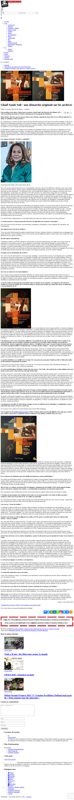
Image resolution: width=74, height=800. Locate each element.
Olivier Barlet (8, 650)
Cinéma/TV (11, 25)
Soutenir (6, 65)
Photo (9, 36)
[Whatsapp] (57, 612)
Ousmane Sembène (13, 752)
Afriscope (7, 56)
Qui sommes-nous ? (10, 762)
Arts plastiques (12, 35)
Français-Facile (8, 59)
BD (9, 39)
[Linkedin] (54, 612)
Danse (10, 33)
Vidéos (10, 49)
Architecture (11, 38)
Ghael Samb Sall (13, 751)
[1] (47, 191)
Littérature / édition (13, 28)
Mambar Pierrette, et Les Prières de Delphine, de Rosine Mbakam (29, 630)
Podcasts (10, 51)
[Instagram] (61, 612)
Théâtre (10, 31)
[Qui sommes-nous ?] (1, 15)
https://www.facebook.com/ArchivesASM (28, 605)
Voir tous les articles (10, 759)
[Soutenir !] (37, 622)
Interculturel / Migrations (15, 44)
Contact (10, 794)
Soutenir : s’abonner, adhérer (16, 787)
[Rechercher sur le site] (2, 9)
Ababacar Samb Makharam (16, 749)
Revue (6, 54)
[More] (71, 612)
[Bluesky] (67, 612)
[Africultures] (11, 7)
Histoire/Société (12, 43)
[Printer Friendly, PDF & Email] (68, 114)
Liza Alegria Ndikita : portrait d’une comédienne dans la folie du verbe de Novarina (35, 629)
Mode (9, 41)
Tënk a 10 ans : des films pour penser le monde (26, 654)
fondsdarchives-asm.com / (8, 605)
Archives (28, 797)
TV (5, 47)
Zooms (6, 52)
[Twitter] (48, 612)
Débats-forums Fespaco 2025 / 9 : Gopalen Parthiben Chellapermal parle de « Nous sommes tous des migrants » (38, 696)
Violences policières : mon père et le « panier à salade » (20, 68)
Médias (10, 46)
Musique (10, 26)
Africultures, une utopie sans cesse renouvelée (17, 67)
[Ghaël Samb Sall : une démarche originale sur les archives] (32, 100)
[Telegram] (64, 612)
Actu (5, 23)
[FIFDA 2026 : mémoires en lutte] (14, 669)
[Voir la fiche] (8, 736)
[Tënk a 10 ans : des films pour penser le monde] (14, 649)
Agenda (6, 57)
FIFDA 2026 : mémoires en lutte (19, 675)
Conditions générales (14, 790)
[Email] (51, 612)
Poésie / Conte (12, 30)
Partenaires (11, 789)
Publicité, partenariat (14, 792)
